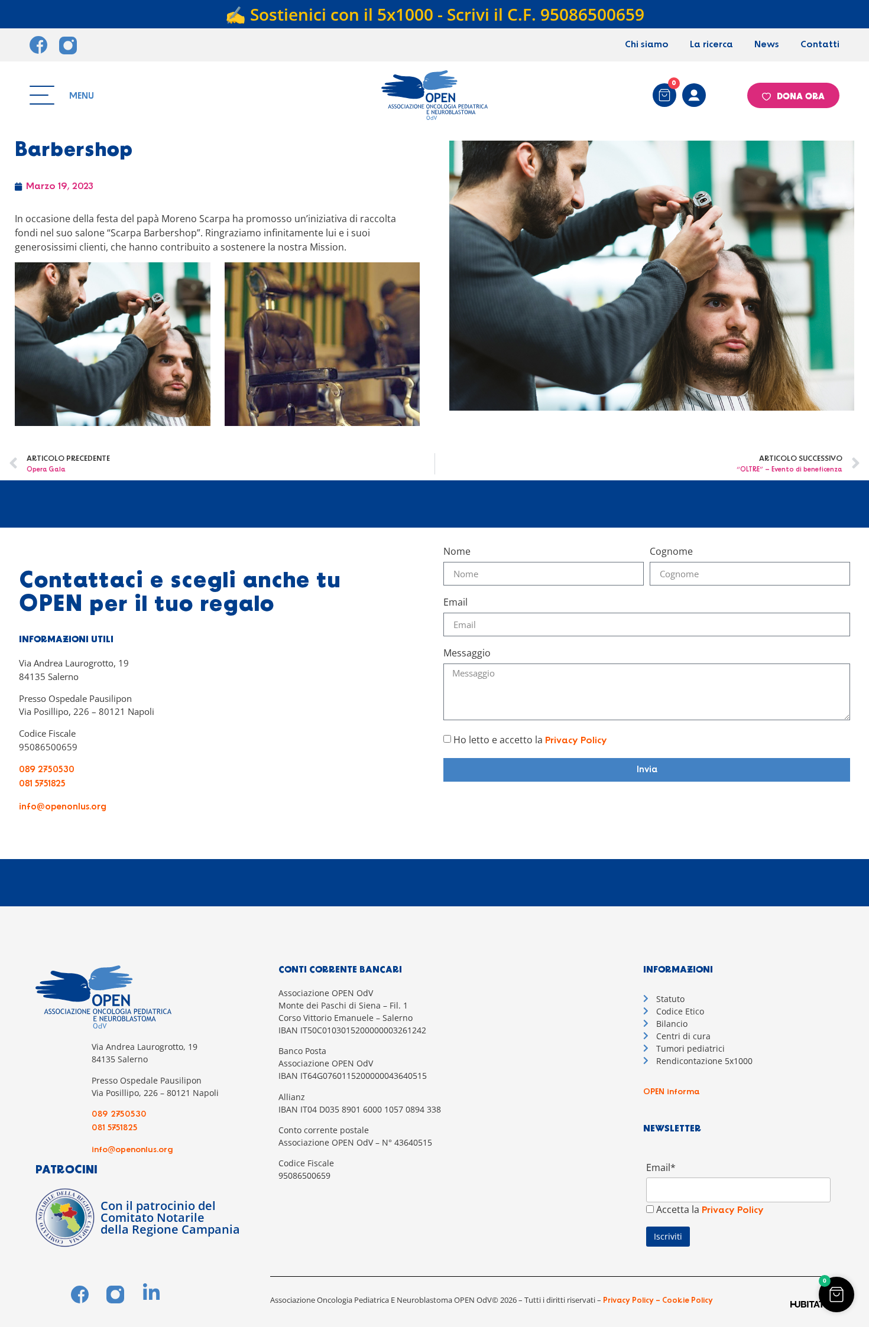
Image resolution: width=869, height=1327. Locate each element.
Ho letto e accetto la (530, 739)
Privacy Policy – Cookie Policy (657, 1301)
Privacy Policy (576, 741)
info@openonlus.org (62, 807)
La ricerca (711, 45)
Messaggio (467, 653)
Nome (457, 552)
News (766, 45)
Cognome (671, 552)
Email (455, 603)
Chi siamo (647, 45)
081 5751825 (42, 784)
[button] (836, 1294)
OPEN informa (671, 1092)
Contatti (819, 45)
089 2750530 (46, 770)
